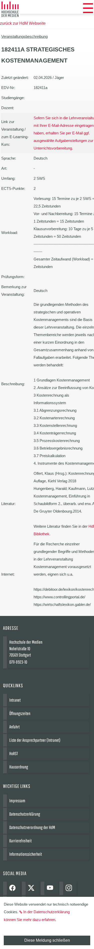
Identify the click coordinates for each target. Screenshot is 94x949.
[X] (32, 888)
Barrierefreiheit (20, 840)
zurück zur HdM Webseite (23, 23)
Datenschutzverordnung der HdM (32, 827)
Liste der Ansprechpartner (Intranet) (34, 740)
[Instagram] (70, 888)
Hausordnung (18, 766)
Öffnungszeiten (19, 713)
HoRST (13, 753)
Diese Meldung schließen (47, 940)
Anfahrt (14, 726)
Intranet (15, 700)
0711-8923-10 (18, 662)
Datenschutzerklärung (24, 814)
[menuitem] (88, 8)
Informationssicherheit (25, 854)
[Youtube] (51, 888)
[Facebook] (14, 888)
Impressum (17, 800)
